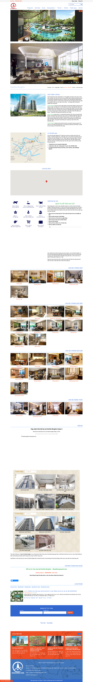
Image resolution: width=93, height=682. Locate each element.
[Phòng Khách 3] (74, 359)
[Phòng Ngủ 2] (55, 374)
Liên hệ (80, 8)
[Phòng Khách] (37, 276)
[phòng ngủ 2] (55, 325)
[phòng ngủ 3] (74, 325)
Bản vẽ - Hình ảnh (67, 87)
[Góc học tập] (19, 292)
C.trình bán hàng (79, 87)
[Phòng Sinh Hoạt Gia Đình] (74, 408)
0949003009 (48, 572)
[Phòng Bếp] (19, 276)
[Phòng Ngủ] (55, 408)
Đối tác (66, 8)
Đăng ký (80, 1)
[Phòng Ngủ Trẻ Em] (19, 388)
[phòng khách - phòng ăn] (74, 311)
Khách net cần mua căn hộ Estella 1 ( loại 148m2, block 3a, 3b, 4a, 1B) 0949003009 (50, 591)
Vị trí (53, 87)
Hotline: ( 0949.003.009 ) (16, 1)
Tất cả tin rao (13, 587)
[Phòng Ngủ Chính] (37, 408)
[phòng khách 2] (19, 325)
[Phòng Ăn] (19, 359)
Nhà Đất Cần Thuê (45, 587)
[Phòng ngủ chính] (74, 276)
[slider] (40, 82)
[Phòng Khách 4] (19, 373)
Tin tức (59, 8)
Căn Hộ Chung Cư (28, 592)
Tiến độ (73, 87)
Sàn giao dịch (51, 8)
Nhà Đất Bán (20, 587)
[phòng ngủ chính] (19, 339)
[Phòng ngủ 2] (55, 276)
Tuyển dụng (73, 8)
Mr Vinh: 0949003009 (5, 680)
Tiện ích (62, 87)
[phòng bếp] (37, 311)
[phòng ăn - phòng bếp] (55, 311)
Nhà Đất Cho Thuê (36, 587)
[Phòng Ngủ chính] (74, 374)
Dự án (43, 8)
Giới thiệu (37, 8)
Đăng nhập (74, 1)
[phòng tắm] (37, 339)
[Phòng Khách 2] (55, 359)
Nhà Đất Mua (27, 587)
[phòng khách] (37, 325)
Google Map (57, 87)
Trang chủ (30, 8)
